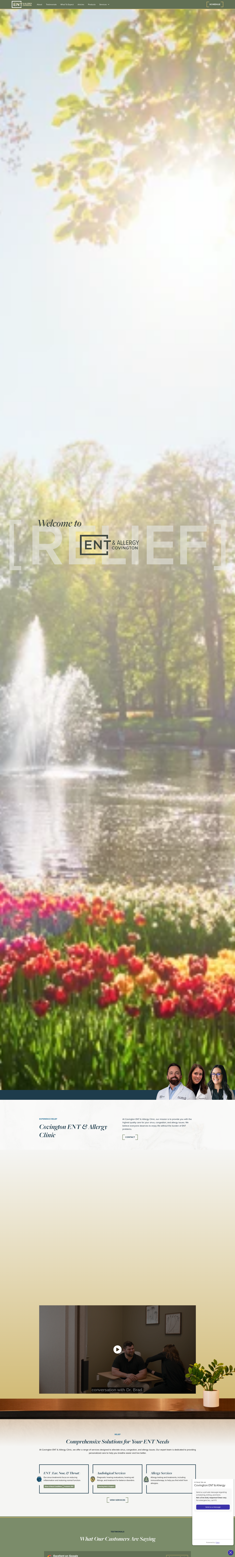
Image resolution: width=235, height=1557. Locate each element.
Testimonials (51, 4)
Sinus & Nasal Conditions (53, 1486)
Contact (130, 1137)
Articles (81, 4)
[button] (104, 4)
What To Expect (67, 4)
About (39, 4)
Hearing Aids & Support (106, 1486)
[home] (22, 4)
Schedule (215, 4)
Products (91, 4)
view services (117, 1500)
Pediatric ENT (69, 1486)
